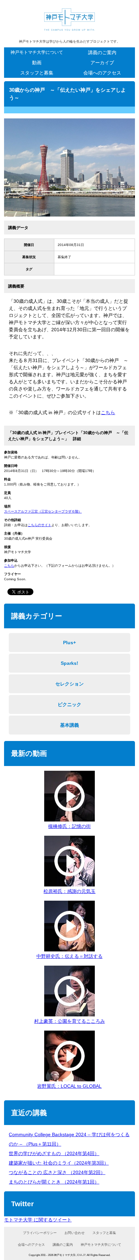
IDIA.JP (81, 1255)
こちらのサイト (39, 525)
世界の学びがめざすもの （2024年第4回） (54, 1153)
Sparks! (69, 663)
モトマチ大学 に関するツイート (38, 1219)
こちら (108, 412)
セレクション (69, 684)
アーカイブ (102, 62)
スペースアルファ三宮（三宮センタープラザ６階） (43, 511)
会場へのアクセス (102, 72)
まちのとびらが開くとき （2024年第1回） (54, 1182)
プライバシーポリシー (40, 1233)
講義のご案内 (102, 52)
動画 (36, 62)
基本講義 (69, 725)
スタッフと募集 (36, 72)
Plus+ (69, 642)
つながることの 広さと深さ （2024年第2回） (57, 1172)
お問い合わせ (74, 1233)
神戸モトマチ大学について (36, 52)
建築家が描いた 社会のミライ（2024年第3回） (59, 1163)
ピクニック (69, 704)
